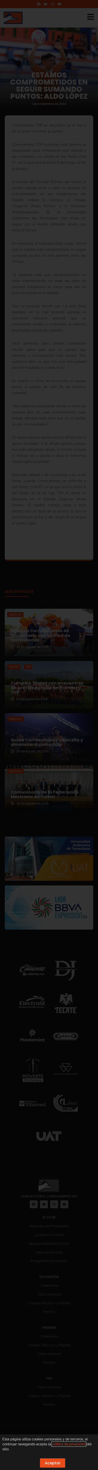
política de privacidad (69, 1444)
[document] (49, 735)
